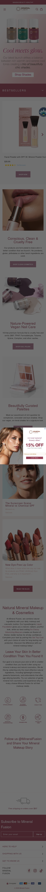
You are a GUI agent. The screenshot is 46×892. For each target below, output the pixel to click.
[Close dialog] (45, 428)
